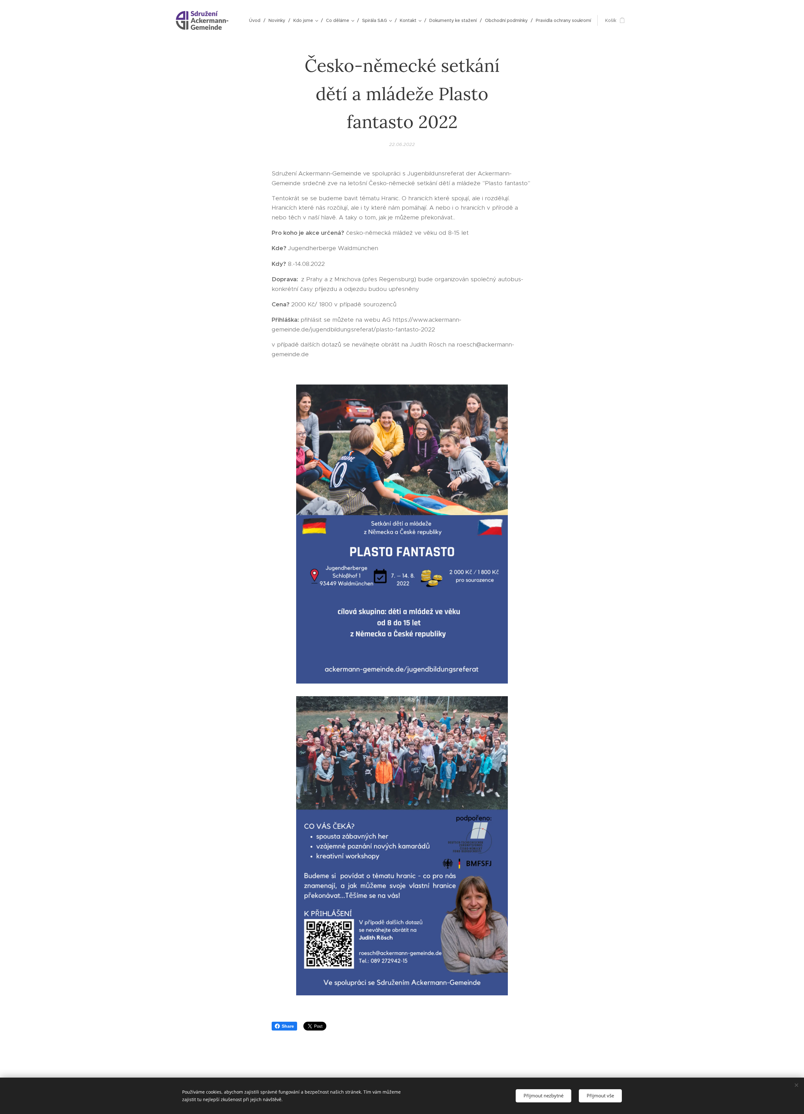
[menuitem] (256, 20)
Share (288, 1026)
